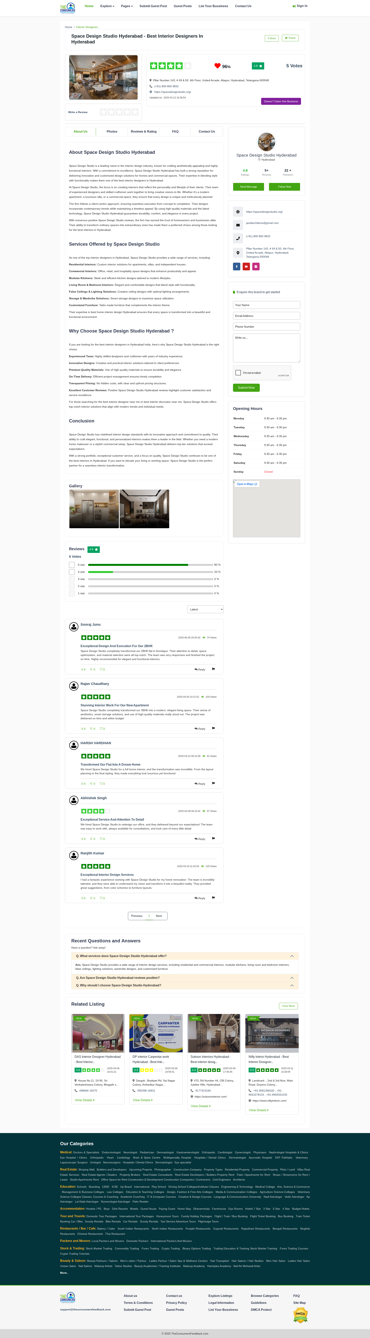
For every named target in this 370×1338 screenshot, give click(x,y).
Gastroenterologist (188, 1152)
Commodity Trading (127, 1248)
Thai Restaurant (115, 1233)
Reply (201, 669)
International (141, 1186)
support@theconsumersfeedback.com (85, 1309)
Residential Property (237, 1169)
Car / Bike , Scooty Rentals (87, 1221)
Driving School (177, 1186)
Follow (272, 38)
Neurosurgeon (112, 1162)
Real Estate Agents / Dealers (99, 1174)
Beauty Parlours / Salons (102, 1260)
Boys (107, 1208)
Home (89, 6)
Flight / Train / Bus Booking (231, 1216)
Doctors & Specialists (86, 1152)
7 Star (257, 1208)
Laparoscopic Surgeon (74, 1162)
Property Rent (225, 1174)
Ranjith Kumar (92, 853)
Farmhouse (219, 1208)
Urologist (95, 1162)
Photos (112, 131)
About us (130, 1295)
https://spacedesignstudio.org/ (172, 91)
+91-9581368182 (263, 1090)
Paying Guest (167, 1208)
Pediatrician (147, 1152)
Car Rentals (130, 1221)
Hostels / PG (93, 1208)
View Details (84, 1100)
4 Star (286, 1208)
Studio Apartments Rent (84, 1179)
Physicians (259, 1152)
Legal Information (221, 1302)
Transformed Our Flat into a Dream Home (110, 764)
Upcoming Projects (140, 1169)
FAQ (175, 131)
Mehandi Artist (251, 1266)
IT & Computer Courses (161, 1196)
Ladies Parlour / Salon (163, 1260)
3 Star (267, 1208)
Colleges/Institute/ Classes (203, 1186)
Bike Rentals (113, 1221)
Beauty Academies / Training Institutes (157, 1266)
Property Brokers (130, 1174)
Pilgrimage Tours (208, 1221)
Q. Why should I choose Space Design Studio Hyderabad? (118, 985)
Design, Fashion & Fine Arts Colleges (190, 1191)
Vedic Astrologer (294, 1196)
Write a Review (77, 112)
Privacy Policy (176, 1302)
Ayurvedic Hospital (260, 1157)
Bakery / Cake (106, 1228)
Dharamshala (201, 1208)
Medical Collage (265, 1186)
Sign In (302, 6)
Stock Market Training (263, 1248)
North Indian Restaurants (167, 1228)
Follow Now (284, 186)
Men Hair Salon (275, 1260)
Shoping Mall (86, 1169)
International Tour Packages (136, 1216)
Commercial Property (265, 1169)
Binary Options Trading (196, 1248)
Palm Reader (141, 1201)
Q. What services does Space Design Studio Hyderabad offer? (121, 956)
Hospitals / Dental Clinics (210, 1157)
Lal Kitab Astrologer (87, 1201)
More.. (64, 1272)
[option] (94, 509)
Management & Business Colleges (83, 1191)
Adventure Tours (186, 1221)
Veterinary (302, 1157)
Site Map (299, 1302)
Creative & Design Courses (194, 1196)
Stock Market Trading (99, 1248)
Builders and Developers (112, 1169)
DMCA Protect (261, 1309)
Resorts (123, 1208)
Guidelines (259, 1302)
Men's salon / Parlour (133, 1260)
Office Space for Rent (114, 1179)
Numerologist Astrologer (115, 1201)
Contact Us (243, 6)
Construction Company (188, 1169)
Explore (106, 6)
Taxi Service (168, 1221)
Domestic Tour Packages (102, 1216)
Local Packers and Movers (108, 1240)
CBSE (105, 1186)
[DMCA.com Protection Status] (300, 1315)
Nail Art (237, 1266)
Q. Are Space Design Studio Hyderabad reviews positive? (118, 977)
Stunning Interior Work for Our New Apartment (115, 705)
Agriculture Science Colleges (277, 1191)
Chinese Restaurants (90, 1233)
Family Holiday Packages (196, 1216)
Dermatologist (165, 1152)
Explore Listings (220, 1295)
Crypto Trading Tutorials (74, 1253)
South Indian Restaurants (133, 1228)
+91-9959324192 (276, 1094)
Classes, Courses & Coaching (100, 1196)
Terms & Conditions (138, 1302)
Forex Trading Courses (294, 1248)
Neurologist (130, 1152)
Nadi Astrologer (273, 1196)
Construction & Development (145, 1179)
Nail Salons (85, 1266)
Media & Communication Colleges (236, 1191)
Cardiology (123, 1157)
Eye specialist (183, 1162)
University (255, 1196)
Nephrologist (276, 1152)
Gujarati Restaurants (226, 1228)
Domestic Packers (137, 1240)
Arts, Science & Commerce (293, 1186)
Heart (110, 1157)
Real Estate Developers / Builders (195, 1174)
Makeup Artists (103, 1266)
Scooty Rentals (149, 1221)
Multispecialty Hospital (177, 1157)
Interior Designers (87, 27)
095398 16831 (146, 1090)
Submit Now (246, 387)
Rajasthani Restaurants (255, 1228)
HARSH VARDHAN (96, 743)
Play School (159, 1186)
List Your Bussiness (213, 6)
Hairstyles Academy (219, 1266)
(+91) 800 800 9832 (166, 86)
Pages (125, 6)
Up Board (126, 1186)
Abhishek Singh (94, 798)
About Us (80, 131)
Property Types (213, 1169)
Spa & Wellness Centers (192, 1260)
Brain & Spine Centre (146, 1157)
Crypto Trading (170, 1248)
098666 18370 (88, 1090)
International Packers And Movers (171, 1240)
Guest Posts (183, 6)
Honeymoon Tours (167, 1216)
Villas (300, 1169)
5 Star (276, 1208)
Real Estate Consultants (157, 1174)
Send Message (248, 186)
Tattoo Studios (123, 1266)
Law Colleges (115, 1191)
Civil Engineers (222, 1179)
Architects (239, 1179)
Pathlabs (287, 1157)
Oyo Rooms (235, 1208)
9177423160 (203, 1090)
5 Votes (294, 65)
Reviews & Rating (144, 131)
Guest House (148, 1208)
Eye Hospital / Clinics (73, 1157)
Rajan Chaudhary (95, 684)
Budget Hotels (300, 1208)
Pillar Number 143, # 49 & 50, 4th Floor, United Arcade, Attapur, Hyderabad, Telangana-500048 (270, 252)
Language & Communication (231, 1196)
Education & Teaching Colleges (145, 1191)
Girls (115, 1208)
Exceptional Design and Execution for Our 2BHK (117, 646)
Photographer (162, 1169)
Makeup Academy (194, 1266)
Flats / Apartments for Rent (253, 1174)
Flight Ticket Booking (263, 1216)
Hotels (249, 1208)
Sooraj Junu (91, 624)
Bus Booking (285, 1216)
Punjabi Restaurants (198, 1228)
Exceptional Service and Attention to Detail (112, 819)
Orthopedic (208, 1152)
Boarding (94, 1186)
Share (292, 37)
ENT (278, 1157)
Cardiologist (225, 1152)
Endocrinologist (111, 1152)
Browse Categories (265, 1295)
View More (288, 1006)
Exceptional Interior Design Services (107, 874)
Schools (82, 1186)
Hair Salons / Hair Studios (247, 1260)
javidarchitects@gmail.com (262, 222)
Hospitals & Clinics (296, 1152)
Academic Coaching (132, 1196)
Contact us (174, 1295)
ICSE (115, 1186)
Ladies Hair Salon (299, 1260)
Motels (134, 1208)
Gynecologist (243, 1152)
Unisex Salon (68, 1266)
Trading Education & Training (231, 1248)
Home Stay (184, 1208)
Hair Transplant (219, 1260)
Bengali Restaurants (285, 1228)
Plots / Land (287, 1169)
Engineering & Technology (237, 1186)
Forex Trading (150, 1248)
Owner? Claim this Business (281, 101)
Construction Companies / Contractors (187, 1179)
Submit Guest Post (153, 6)
